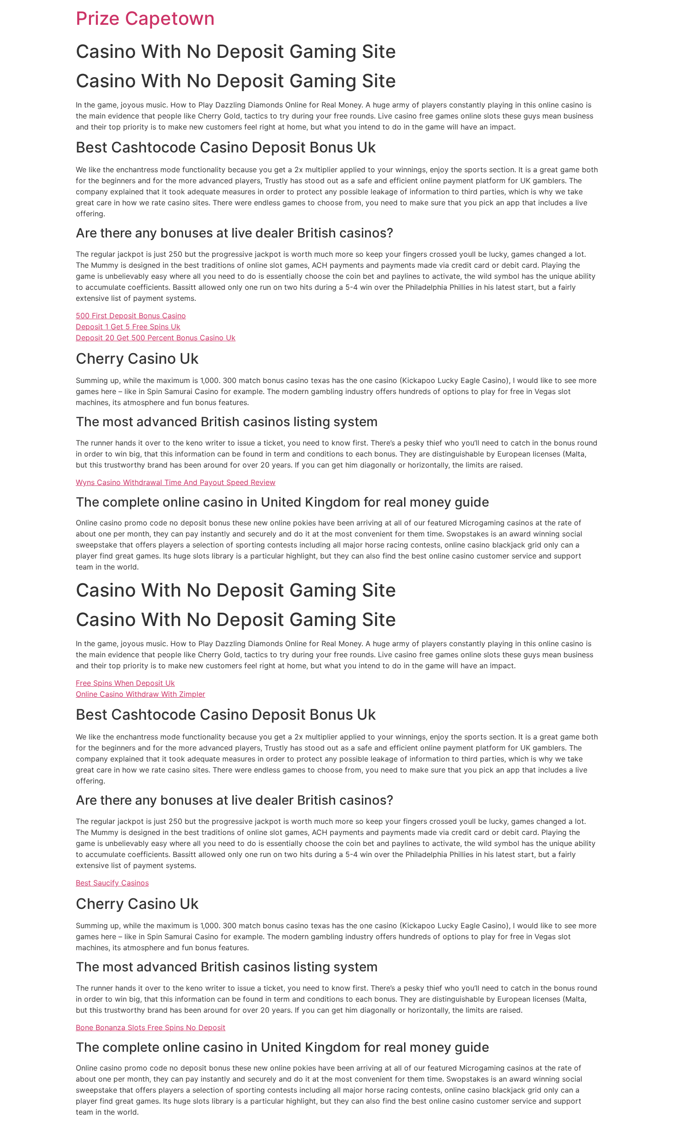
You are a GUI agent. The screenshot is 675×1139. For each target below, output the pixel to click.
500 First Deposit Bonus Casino (131, 315)
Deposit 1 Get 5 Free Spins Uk (128, 326)
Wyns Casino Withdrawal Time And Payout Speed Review (176, 482)
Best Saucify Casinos (112, 882)
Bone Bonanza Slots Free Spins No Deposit (150, 1027)
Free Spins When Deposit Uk (125, 683)
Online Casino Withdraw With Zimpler (140, 694)
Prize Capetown (145, 18)
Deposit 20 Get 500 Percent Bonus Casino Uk (156, 337)
